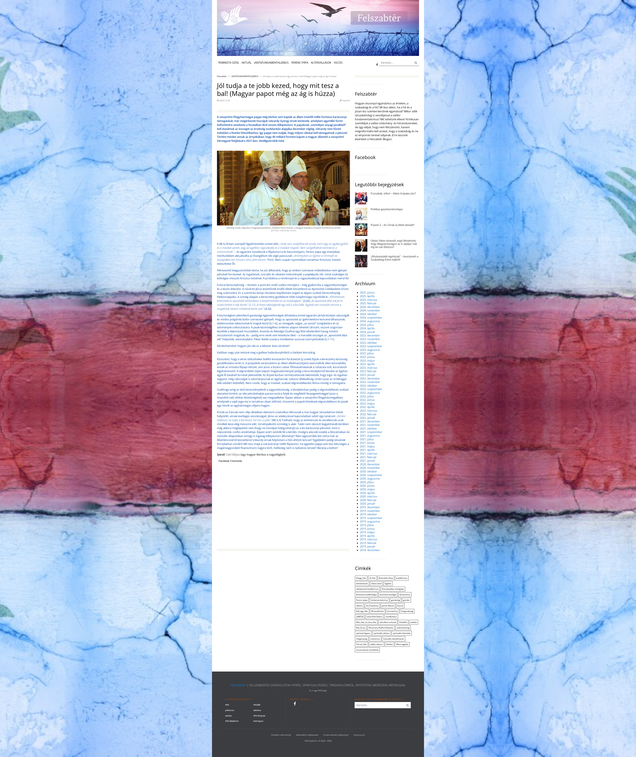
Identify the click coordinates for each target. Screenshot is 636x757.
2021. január (367, 460)
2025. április (367, 296)
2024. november (370, 310)
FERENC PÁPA (299, 62)
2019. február (368, 543)
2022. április (367, 407)
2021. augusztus (370, 435)
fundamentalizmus (379, 600)
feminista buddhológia (366, 594)
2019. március (368, 539)
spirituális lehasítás (402, 633)
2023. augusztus (370, 350)
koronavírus (392, 611)
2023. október (368, 343)
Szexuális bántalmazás (393, 638)
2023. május (367, 360)
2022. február (368, 414)
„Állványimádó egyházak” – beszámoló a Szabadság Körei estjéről (394, 258)
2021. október (368, 428)
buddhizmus (401, 578)
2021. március (368, 453)
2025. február (368, 303)
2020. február (368, 500)
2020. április (367, 493)
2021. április (367, 450)
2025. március (368, 300)
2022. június (367, 400)
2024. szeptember (371, 317)
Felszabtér (238, 685)
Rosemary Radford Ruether (381, 627)
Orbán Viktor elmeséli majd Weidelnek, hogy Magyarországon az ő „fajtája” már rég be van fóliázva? (394, 243)
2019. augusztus (370, 521)
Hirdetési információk (281, 734)
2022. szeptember (371, 389)
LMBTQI (359, 616)
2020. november (370, 468)
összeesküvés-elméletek (367, 650)
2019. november (370, 511)
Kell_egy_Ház (362, 611)
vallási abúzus (376, 644)
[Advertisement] (283, 507)
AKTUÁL (246, 62)
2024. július (367, 325)
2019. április (367, 536)
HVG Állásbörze (231, 721)
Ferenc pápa (362, 600)
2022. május (367, 403)
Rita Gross (361, 627)
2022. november (370, 382)
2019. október (368, 514)
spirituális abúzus (382, 633)
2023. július (367, 353)
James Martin (388, 605)
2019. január (367, 546)
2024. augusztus (370, 321)
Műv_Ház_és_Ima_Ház (366, 622)
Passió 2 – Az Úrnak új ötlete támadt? (393, 225)
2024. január (367, 332)
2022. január (367, 418)
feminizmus (404, 594)
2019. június (367, 529)
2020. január (367, 503)
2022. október (368, 385)
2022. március (368, 410)
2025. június (367, 292)
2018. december (370, 550)
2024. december (370, 307)
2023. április (367, 364)
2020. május (367, 489)
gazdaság (395, 600)
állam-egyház (402, 644)
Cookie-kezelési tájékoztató (335, 734)
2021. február (368, 457)
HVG (227, 704)
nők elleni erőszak (387, 622)
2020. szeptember (371, 475)
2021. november (370, 425)
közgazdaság (407, 611)
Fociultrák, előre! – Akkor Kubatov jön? (393, 193)
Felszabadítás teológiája (393, 589)
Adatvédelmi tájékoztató (307, 734)
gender (406, 600)
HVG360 (256, 704)
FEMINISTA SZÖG (228, 62)
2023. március (368, 368)
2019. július (367, 525)
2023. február (368, 371)
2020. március (368, 496)
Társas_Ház (361, 644)
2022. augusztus (370, 393)
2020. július (367, 482)
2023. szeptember (371, 346)
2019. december (370, 507)
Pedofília (403, 622)
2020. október (368, 471)
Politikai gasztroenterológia (387, 209)
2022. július (367, 396)
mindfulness (391, 616)
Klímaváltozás (377, 611)
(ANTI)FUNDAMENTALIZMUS (271, 62)
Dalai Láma (376, 583)
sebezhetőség (403, 627)
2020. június (367, 485)
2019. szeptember (371, 518)
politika (413, 622)
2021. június (367, 443)
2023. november (370, 339)
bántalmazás (362, 583)
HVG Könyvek (259, 715)
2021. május (367, 446)
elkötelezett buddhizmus (367, 589)
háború (359, 605)
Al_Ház (372, 578)
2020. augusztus (370, 478)
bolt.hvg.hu (258, 721)
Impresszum (359, 734)
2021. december (370, 421)
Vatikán (389, 644)
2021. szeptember (371, 432)
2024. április (367, 328)
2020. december (370, 464)
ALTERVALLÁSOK (321, 62)
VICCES (338, 62)
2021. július (367, 439)
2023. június (367, 357)
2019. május (367, 532)
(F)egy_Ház (361, 578)
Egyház (388, 583)
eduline (228, 715)
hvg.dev (346, 100)
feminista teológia (388, 594)
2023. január (367, 375)
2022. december (370, 378)
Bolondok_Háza (386, 578)
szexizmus (375, 638)
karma (400, 605)
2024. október (368, 314)
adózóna (257, 710)
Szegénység (361, 638)
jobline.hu (229, 710)
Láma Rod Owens (374, 616)
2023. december (370, 335)
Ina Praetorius (372, 605)
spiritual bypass (363, 633)
